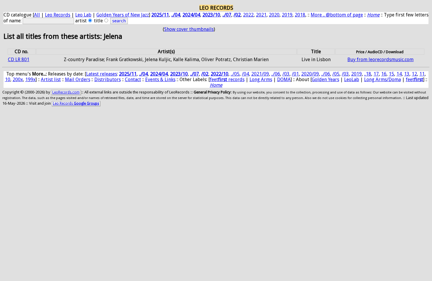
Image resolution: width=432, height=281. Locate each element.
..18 (367, 74)
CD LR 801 (18, 59)
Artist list (51, 79)
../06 (275, 74)
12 (414, 74)
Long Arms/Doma (382, 79)
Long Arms (261, 79)
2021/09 (260, 74)
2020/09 (310, 74)
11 (422, 74)
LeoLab (351, 79)
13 (406, 74)
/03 (285, 74)
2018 (300, 15)
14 (399, 74)
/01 (295, 74)
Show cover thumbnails (189, 29)
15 (391, 74)
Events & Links (160, 79)
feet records (227, 79)
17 (376, 74)
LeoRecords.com (66, 92)
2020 (274, 15)
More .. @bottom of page (337, 15)
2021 (261, 15)
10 (7, 79)
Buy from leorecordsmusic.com (380, 59)
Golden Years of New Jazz (122, 15)
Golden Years (325, 79)
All (37, 15)
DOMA (284, 79)
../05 (235, 74)
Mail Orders (77, 79)
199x (30, 79)
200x (18, 79)
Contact (133, 79)
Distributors (107, 79)
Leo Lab (83, 15)
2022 (248, 15)
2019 (287, 15)
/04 (245, 74)
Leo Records (57, 15)
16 (383, 74)
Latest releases (101, 74)
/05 (335, 74)
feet (414, 79)
